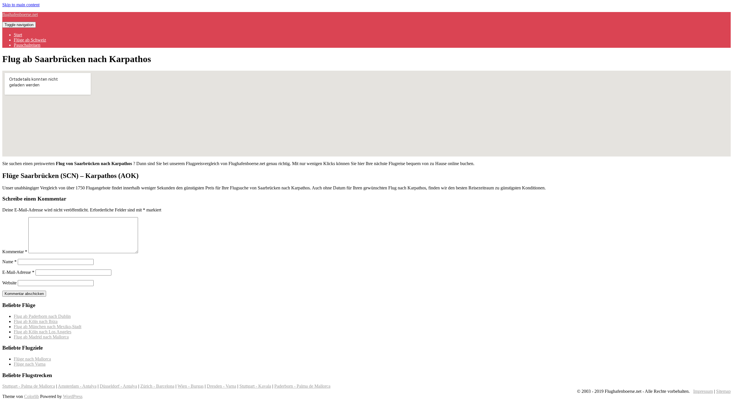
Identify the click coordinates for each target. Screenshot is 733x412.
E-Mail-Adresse (18, 272)
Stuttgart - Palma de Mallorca (28, 386)
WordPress (72, 396)
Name (9, 261)
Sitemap (723, 391)
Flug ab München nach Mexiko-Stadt (47, 326)
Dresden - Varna (221, 386)
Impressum (703, 391)
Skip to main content (21, 4)
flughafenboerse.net (20, 14)
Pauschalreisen (27, 45)
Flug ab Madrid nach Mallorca (41, 336)
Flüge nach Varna (30, 364)
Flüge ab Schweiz (30, 39)
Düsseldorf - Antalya (118, 386)
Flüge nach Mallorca (32, 358)
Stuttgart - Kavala (255, 386)
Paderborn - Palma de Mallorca (302, 386)
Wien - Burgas (191, 386)
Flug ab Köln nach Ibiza (36, 321)
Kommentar (14, 251)
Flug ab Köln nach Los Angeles (42, 331)
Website (9, 282)
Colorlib (31, 396)
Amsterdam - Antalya (77, 386)
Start (18, 34)
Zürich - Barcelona (157, 386)
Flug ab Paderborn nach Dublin (42, 316)
